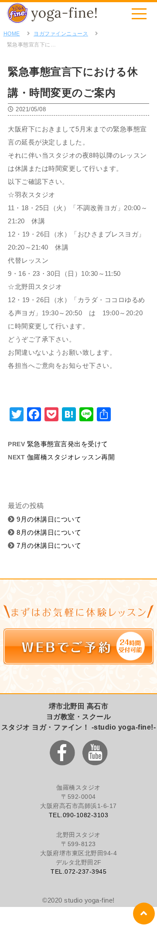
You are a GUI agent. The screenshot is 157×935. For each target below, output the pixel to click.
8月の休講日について (48, 532)
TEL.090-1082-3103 (79, 815)
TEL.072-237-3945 (78, 871)
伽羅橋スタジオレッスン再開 (71, 457)
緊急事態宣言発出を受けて (67, 444)
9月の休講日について (48, 519)
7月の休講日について (48, 545)
